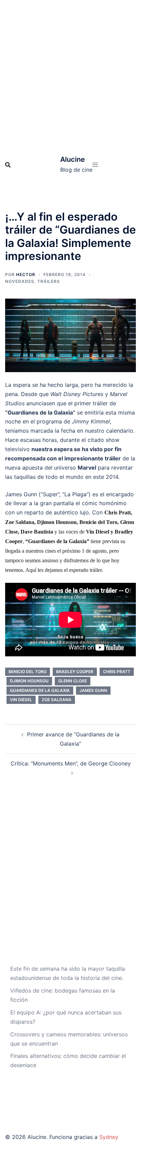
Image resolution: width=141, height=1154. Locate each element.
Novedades (19, 281)
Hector (25, 274)
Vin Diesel (21, 699)
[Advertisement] (70, 73)
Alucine (72, 159)
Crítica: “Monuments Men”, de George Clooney (71, 763)
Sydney (108, 1136)
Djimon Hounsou (29, 680)
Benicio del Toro (28, 671)
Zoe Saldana (57, 699)
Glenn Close (72, 680)
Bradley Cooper (74, 671)
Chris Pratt (116, 671)
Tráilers (48, 281)
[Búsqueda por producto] (8, 165)
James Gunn (93, 690)
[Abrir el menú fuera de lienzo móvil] (95, 164)
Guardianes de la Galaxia (40, 690)
